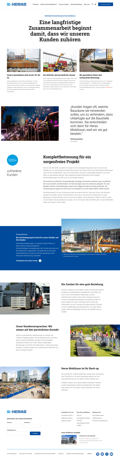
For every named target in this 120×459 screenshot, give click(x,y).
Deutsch (89, 453)
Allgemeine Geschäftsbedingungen (75, 453)
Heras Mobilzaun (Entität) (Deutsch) (83, 419)
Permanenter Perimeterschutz (100, 421)
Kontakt (108, 87)
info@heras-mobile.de (66, 418)
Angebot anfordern (66, 421)
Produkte (36, 4)
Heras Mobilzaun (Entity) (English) (83, 424)
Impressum (61, 453)
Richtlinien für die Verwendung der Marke (45, 453)
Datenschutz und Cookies (25, 453)
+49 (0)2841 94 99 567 (67, 415)
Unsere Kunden (64, 4)
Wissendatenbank (76, 4)
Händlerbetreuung (97, 418)
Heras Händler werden (98, 415)
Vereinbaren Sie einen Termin (26, 261)
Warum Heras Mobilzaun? (48, 4)
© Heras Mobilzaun (12, 453)
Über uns (87, 4)
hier (87, 438)
